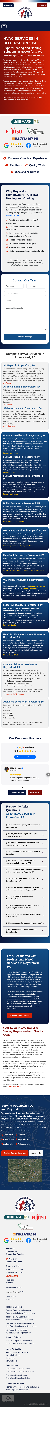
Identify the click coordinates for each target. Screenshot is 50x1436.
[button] (2, 774)
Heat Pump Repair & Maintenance (20, 1323)
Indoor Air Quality (9, 625)
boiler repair (7, 521)
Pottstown (8, 1135)
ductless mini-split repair (12, 570)
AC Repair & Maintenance (16, 1330)
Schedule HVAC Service (19, 1015)
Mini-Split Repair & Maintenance (19, 1341)
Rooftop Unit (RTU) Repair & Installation (22, 1387)
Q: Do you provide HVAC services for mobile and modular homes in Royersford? (23, 871)
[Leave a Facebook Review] (22, 1292)
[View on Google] (6, 769)
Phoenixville (8, 1139)
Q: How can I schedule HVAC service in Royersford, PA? (21, 931)
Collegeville (8, 1144)
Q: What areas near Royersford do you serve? (24, 923)
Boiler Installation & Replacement (19, 1320)
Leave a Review (17, 792)
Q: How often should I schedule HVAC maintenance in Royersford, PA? (21, 862)
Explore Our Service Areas (15, 1153)
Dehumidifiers (11, 1361)
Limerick (21, 1135)
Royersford (23, 1139)
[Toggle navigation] (4, 26)
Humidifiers (10, 1358)
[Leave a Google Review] (20, 1292)
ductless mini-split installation (33, 570)
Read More (34, 792)
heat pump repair (9, 546)
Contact (42, 5)
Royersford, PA (13, 215)
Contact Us (36, 1153)
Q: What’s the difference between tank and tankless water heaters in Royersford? (22, 888)
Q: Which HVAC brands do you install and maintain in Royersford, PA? (22, 844)
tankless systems (30, 588)
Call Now (8, 5)
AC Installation (8, 404)
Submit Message (25, 337)
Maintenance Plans (14, 1287)
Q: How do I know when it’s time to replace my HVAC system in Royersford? (22, 906)
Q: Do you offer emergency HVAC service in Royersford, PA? (23, 826)
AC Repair (7, 383)
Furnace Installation (10, 453)
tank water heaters (37, 586)
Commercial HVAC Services (13, 694)
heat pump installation (25, 546)
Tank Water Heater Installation (18, 1378)
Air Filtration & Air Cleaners (17, 1352)
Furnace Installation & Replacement (20, 1313)
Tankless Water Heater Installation (20, 1372)
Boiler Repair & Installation (17, 1390)
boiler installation (20, 521)
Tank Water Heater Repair (16, 1375)
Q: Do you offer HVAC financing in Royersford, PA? (19, 897)
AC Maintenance (9, 426)
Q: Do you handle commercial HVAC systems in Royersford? (23, 915)
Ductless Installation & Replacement (20, 1344)
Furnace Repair (9, 472)
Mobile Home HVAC (10, 655)
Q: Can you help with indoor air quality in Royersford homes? (22, 879)
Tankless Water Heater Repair (18, 1369)
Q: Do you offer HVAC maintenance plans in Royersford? (23, 853)
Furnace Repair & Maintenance (18, 1310)
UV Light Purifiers (13, 1355)
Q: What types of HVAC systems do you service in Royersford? (21, 835)
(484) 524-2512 (12, 1276)
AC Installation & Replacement (18, 1333)
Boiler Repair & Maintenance (17, 1317)
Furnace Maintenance (11, 494)
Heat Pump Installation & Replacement (22, 1326)
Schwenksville (24, 1144)
